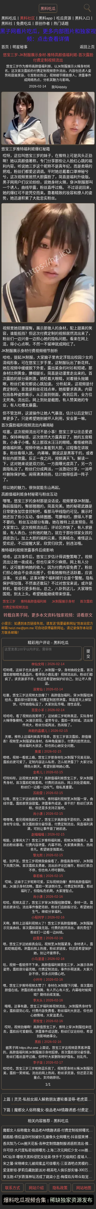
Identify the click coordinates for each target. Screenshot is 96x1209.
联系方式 (12, 1188)
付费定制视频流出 (15, 607)
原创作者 (42, 23)
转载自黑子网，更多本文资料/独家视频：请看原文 (48, 615)
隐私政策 (60, 1188)
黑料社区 (27, 18)
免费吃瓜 (23, 23)
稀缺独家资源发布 (71, 1200)
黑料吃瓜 (48, 8)
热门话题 (61, 23)
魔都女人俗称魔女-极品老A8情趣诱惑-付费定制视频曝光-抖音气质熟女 (54, 1110)
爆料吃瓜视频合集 (24, 1200)
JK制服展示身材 (63, 601)
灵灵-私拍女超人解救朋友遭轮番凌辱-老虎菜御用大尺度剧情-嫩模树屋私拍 (54, 1099)
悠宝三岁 (9, 601)
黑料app (46, 18)
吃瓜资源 (63, 18)
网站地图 (83, 1188)
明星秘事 (20, 47)
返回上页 (87, 47)
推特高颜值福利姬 (33, 601)
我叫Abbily (59, 87)
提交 (88, 653)
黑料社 (7, 23)
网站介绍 (36, 1188)
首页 (5, 47)
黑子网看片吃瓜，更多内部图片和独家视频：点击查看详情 (48, 35)
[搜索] (86, 6)
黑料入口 (82, 18)
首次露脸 (86, 601)
